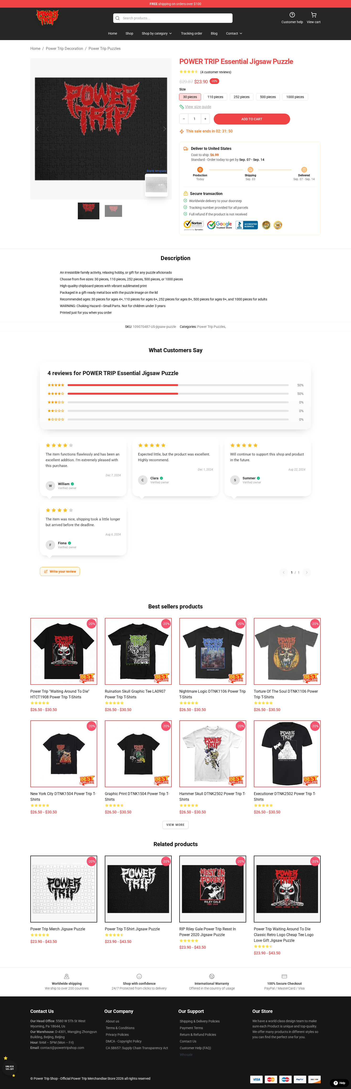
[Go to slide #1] (88, 211)
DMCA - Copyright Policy (124, 1041)
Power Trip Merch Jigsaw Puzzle (57, 929)
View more (175, 825)
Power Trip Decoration (64, 48)
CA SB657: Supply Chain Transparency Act (137, 1048)
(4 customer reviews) (215, 72)
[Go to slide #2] (113, 211)
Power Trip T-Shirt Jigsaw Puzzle (132, 929)
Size (182, 89)
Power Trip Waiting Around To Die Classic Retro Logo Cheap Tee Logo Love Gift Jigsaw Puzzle (284, 935)
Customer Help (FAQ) (195, 1048)
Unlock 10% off (9, 1067)
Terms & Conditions (120, 1028)
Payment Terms (191, 1028)
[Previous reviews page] (283, 572)
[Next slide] (164, 129)
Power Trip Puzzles (105, 48)
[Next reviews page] (307, 572)
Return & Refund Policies (198, 1035)
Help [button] (342, 1083)
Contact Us (188, 1041)
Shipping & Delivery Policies (200, 1021)
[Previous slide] (38, 129)
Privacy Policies (117, 1035)
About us (112, 1021)
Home (35, 48)
